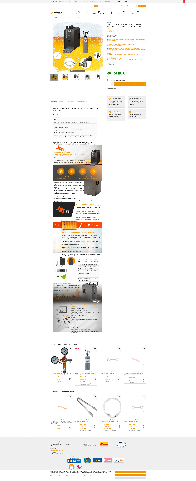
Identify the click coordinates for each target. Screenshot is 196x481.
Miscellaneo (111, 13)
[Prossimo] (102, 47)
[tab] (54, 101)
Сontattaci (52, 447)
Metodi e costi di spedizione (56, 443)
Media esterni (79, 475)
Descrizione (54, 101)
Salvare (131, 478)
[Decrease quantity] (112, 85)
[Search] (96, 6)
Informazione (53, 448)
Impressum (85, 444)
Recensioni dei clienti (81, 101)
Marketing (71, 475)
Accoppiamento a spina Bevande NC (116, 57)
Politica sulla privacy (87, 443)
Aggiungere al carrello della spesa (129, 83)
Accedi (68, 441)
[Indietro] (53, 47)
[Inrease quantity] (112, 83)
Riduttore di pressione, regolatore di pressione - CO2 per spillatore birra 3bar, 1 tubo (126, 46)
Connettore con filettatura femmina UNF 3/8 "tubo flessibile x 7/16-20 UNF (123, 54)
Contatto (108, 1)
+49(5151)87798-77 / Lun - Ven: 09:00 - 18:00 (92, 1)
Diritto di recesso (86, 441)
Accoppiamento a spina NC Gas (115, 58)
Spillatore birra (79, 13)
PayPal (87, 475)
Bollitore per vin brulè (99, 13)
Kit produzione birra (123, 13)
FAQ (51, 445)
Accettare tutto (130, 472)
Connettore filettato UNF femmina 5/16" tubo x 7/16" (119, 55)
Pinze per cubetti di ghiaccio (81, 421)
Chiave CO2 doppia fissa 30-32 (115, 45)
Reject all (130, 475)
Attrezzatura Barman (137, 13)
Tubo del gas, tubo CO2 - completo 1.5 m (109, 421)
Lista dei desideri (112, 88)
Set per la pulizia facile (60, 301)
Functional (95, 475)
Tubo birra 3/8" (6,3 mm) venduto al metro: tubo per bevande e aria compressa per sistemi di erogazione (134, 374)
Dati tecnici (61, 101)
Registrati (68, 443)
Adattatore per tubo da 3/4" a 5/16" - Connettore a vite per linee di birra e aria (124, 48)
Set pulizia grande (58, 303)
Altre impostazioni (103, 475)
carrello (68, 444)
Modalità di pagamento (55, 441)
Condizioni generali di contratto (89, 445)
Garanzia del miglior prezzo (56, 444)
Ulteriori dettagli (70, 101)
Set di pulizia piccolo (59, 298)
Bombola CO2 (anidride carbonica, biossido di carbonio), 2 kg (121, 44)
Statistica (63, 475)
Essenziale (55, 475)
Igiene (88, 13)
